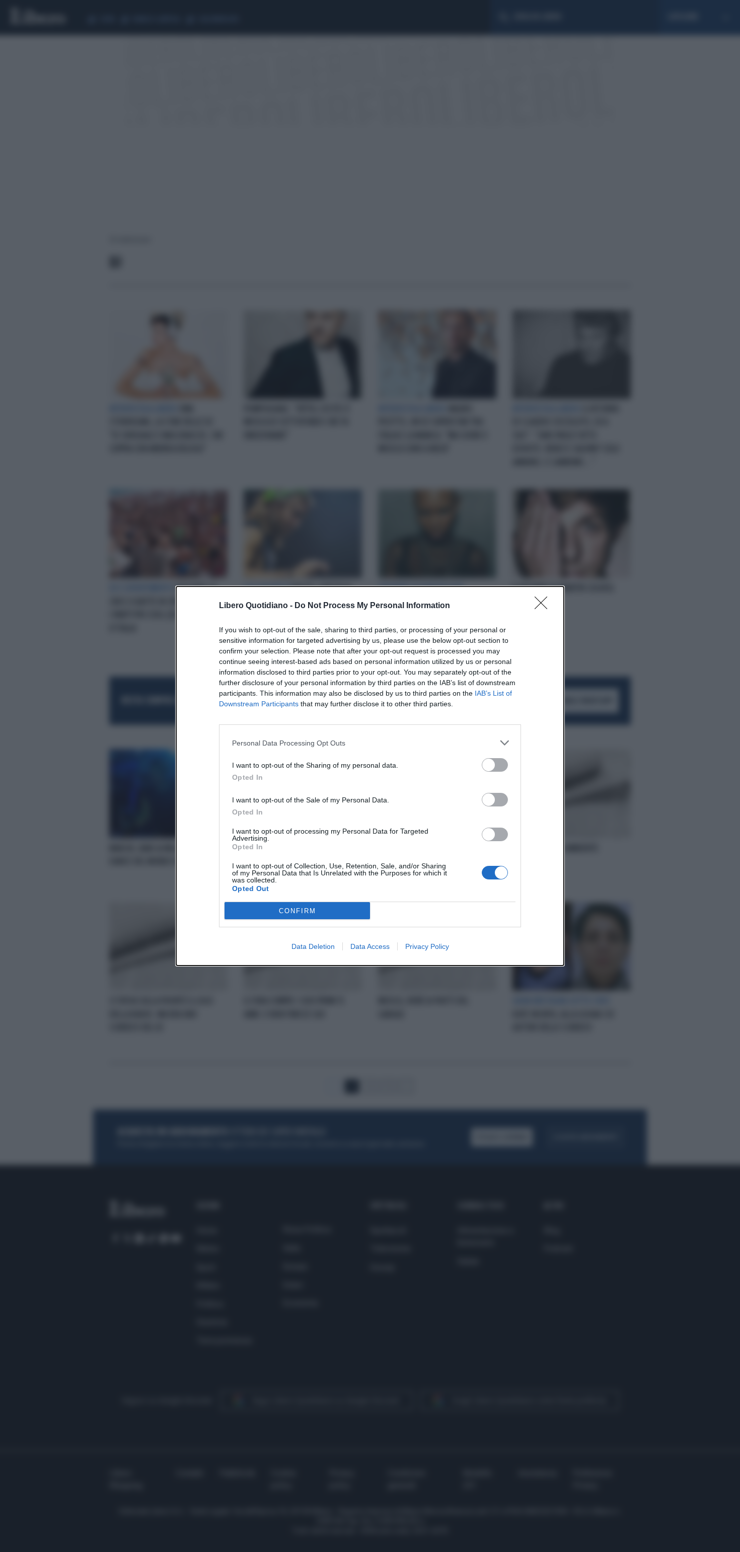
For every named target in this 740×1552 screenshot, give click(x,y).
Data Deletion (313, 946)
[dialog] (370, 776)
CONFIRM (297, 911)
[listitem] (370, 742)
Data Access (370, 946)
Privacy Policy (427, 946)
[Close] (544, 606)
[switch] (495, 765)
